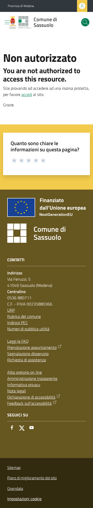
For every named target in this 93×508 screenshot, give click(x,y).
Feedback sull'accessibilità (29, 403)
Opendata (15, 488)
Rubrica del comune (24, 316)
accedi (26, 94)
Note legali (16, 391)
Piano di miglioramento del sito (32, 478)
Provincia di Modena (21, 6)
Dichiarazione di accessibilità (31, 397)
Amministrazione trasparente (32, 378)
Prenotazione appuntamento (32, 347)
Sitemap (14, 467)
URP (11, 310)
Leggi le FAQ (18, 341)
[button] (85, 22)
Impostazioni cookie (24, 499)
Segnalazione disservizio (28, 353)
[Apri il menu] (7, 22)
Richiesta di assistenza (26, 360)
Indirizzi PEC (17, 322)
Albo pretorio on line (24, 372)
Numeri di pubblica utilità (28, 329)
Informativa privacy (23, 385)
